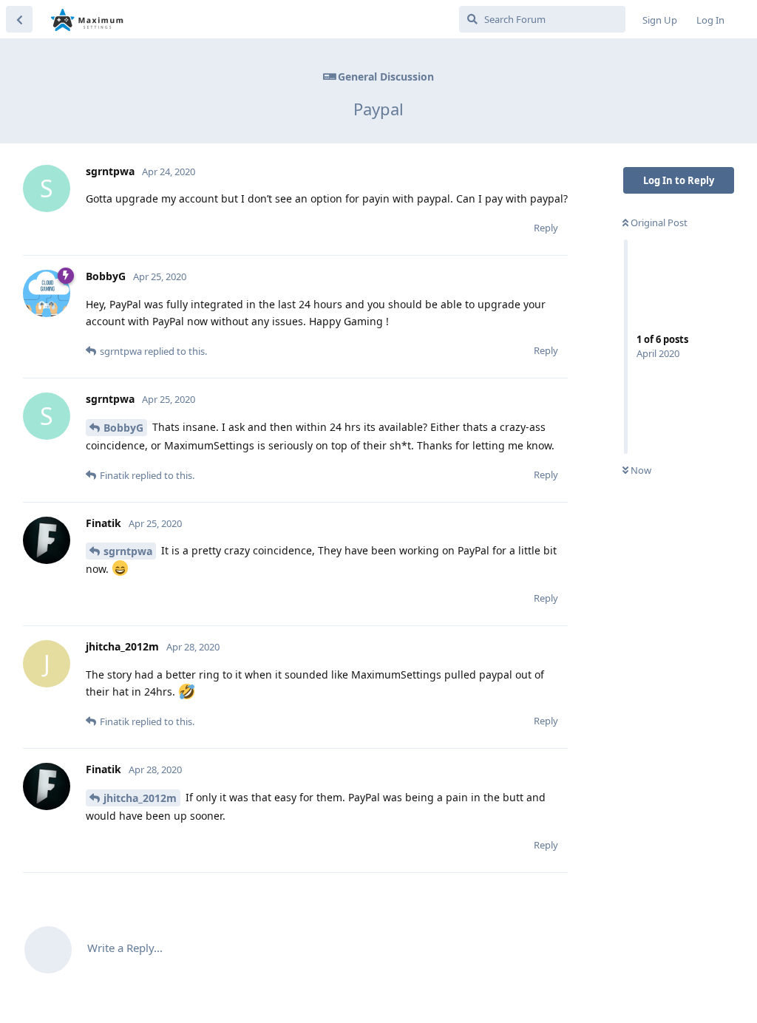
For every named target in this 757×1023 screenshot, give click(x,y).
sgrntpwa (127, 551)
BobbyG (123, 428)
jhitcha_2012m (140, 798)
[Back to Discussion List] (19, 19)
